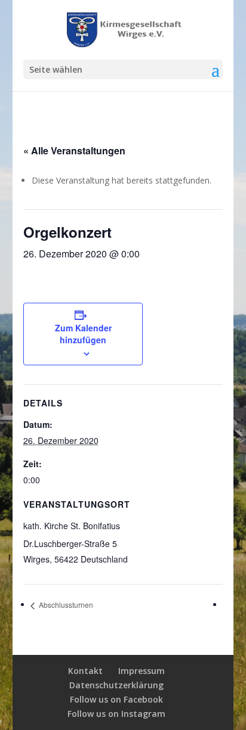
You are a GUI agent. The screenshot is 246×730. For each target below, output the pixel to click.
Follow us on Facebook (116, 699)
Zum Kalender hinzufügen (83, 334)
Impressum (141, 670)
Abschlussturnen (65, 604)
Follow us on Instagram (116, 713)
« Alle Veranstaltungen (74, 150)
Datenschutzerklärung (116, 685)
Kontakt (85, 670)
